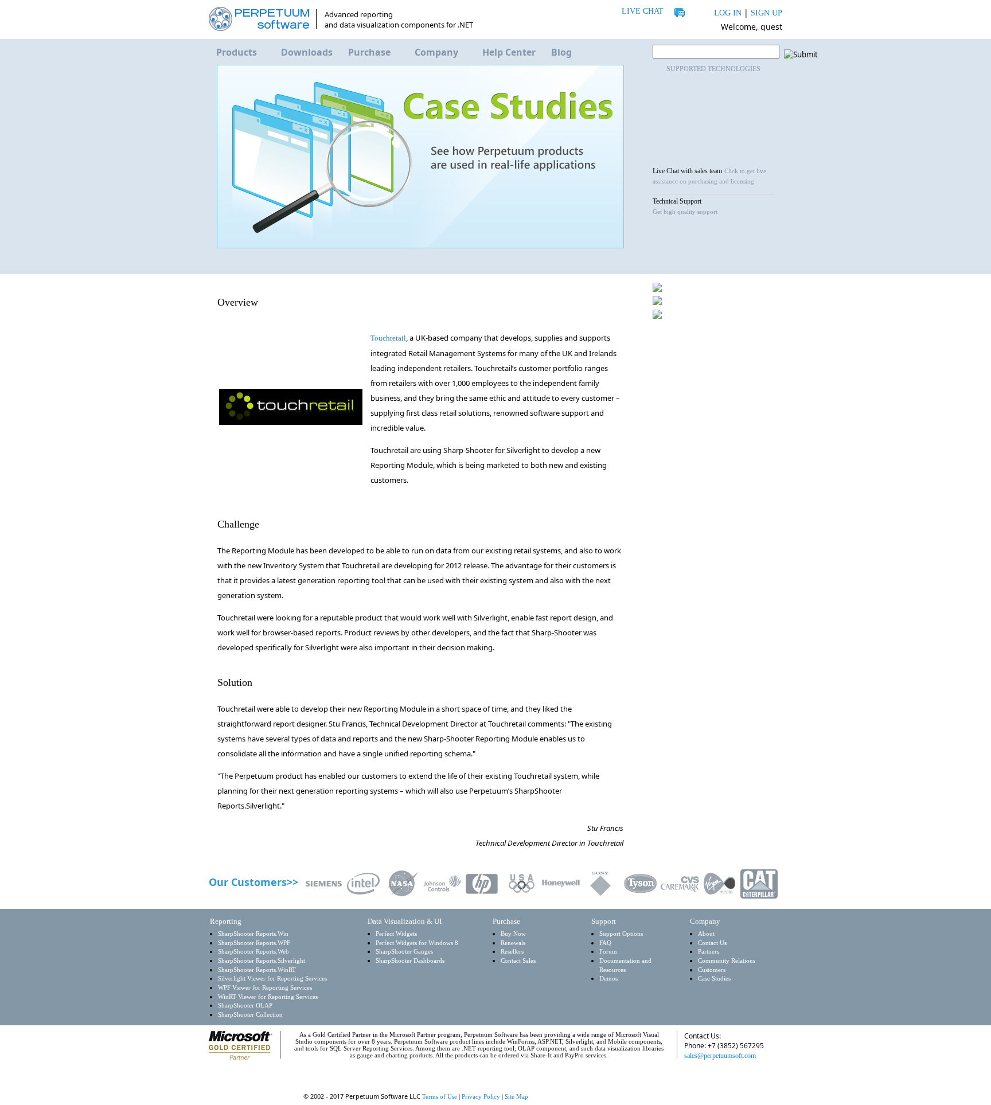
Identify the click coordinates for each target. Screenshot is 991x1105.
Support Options (621, 934)
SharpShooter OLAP (245, 1005)
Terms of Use (439, 1096)
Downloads (307, 52)
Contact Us (712, 943)
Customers (711, 970)
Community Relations (726, 961)
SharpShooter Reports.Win (253, 934)
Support (603, 921)
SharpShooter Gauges (404, 951)
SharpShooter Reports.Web (253, 951)
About (706, 934)
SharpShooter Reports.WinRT (257, 970)
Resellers (512, 951)
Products (236, 52)
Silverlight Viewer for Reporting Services (272, 978)
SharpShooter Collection (250, 1015)
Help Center (509, 52)
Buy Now (513, 934)
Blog (561, 52)
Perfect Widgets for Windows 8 (417, 943)
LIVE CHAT (643, 11)
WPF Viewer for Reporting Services (265, 988)
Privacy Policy (481, 1096)
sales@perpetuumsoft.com (720, 1056)
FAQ (605, 943)
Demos (608, 978)
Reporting (225, 921)
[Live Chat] (701, 1077)
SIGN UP (766, 13)
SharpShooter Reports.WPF (254, 943)
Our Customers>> (253, 882)
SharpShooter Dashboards (410, 961)
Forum (608, 951)
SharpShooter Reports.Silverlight (261, 961)
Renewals (513, 943)
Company (436, 52)
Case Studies (714, 978)
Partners (708, 951)
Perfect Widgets (396, 934)
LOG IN (728, 13)
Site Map (516, 1096)
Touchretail (388, 338)
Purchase (369, 52)
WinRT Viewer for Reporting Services (268, 997)
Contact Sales (518, 961)
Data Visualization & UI (405, 921)
